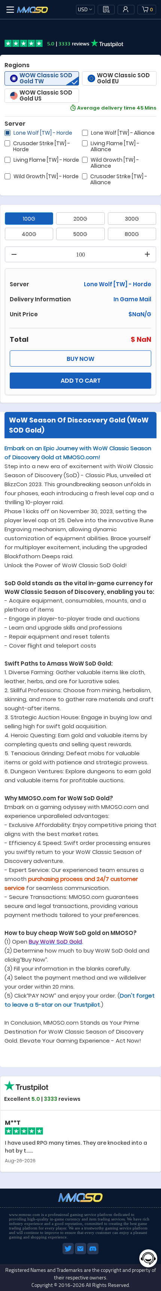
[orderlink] (106, 9)
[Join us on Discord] (92, 1252)
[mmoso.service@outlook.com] (81, 1252)
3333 (50, 1099)
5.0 (35, 1099)
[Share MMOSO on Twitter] (69, 1252)
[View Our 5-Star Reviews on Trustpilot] (26, 1109)
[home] (32, 9)
